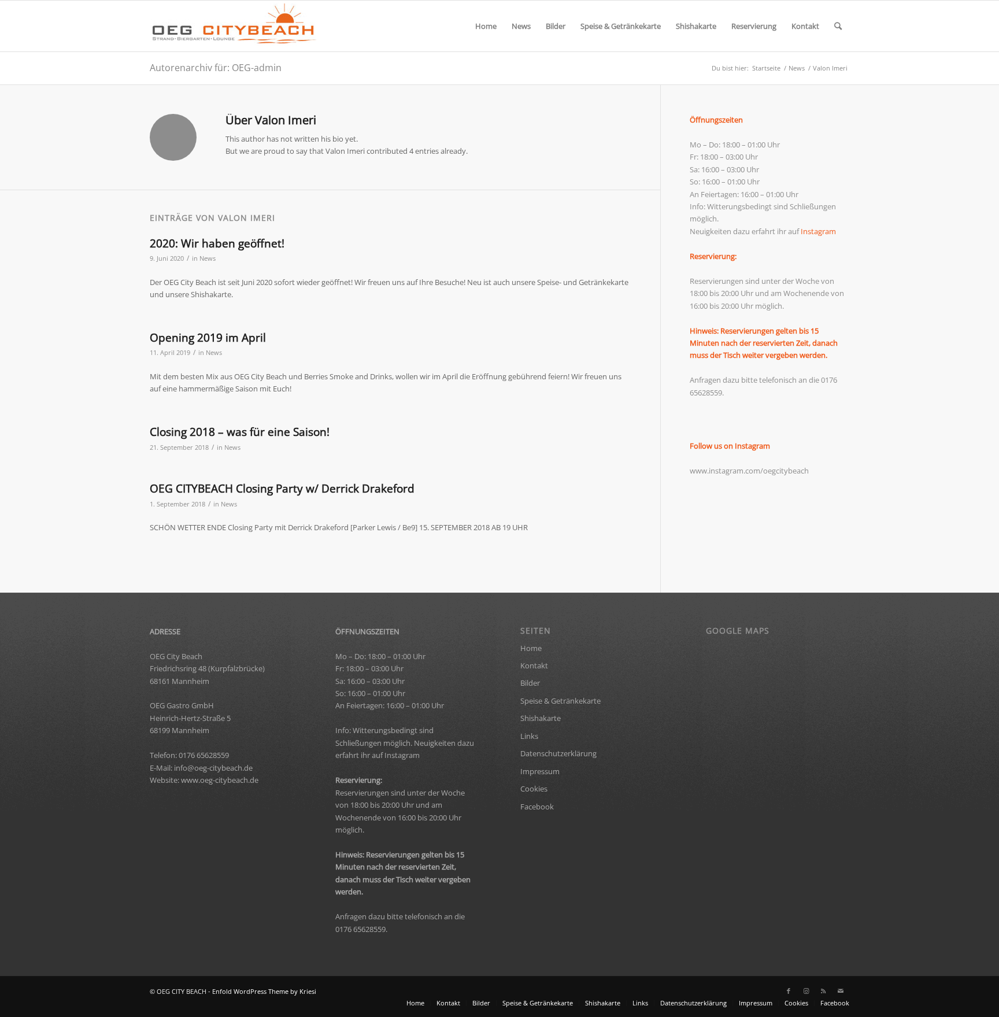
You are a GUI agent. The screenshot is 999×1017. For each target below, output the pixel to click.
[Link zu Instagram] (806, 991)
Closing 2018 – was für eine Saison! (240, 431)
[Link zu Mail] (840, 991)
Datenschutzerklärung (558, 753)
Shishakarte (540, 718)
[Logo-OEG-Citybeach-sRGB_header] (234, 26)
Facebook (537, 806)
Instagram (818, 231)
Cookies (533, 788)
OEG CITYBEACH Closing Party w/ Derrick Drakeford (282, 488)
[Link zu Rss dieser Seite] (823, 991)
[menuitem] (486, 26)
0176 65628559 (204, 755)
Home (531, 648)
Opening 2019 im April (208, 337)
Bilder (530, 683)
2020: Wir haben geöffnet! (217, 243)
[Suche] (838, 26)
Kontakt (534, 665)
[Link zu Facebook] (788, 991)
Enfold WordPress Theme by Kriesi (264, 991)
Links (529, 736)
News (207, 258)
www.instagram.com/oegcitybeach (749, 470)
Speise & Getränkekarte (560, 701)
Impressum (540, 771)
